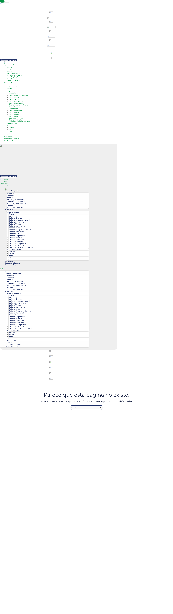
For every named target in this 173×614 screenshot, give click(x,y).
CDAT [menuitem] (8, 133)
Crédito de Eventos (16, 245)
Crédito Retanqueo (16, 228)
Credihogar (13, 216)
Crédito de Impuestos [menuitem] (16, 118)
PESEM (10, 205)
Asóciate (10, 196)
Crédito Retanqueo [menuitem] (16, 103)
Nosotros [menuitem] (9, 67)
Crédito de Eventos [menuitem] (15, 120)
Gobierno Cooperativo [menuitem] (14, 75)
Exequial (12, 251)
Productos (9, 209)
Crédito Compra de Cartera (20, 230)
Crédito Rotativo (15, 238)
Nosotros (10, 194)
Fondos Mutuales (14, 249)
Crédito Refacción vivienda (19, 220)
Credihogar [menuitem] (13, 92)
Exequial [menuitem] (12, 127)
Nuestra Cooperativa (12, 191)
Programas (11, 259)
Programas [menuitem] (10, 135)
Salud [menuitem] (11, 129)
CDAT (9, 257)
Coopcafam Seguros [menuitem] (11, 139)
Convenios (9, 261)
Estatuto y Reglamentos (16, 203)
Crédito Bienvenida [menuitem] (15, 107)
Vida (11, 255)
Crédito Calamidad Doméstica (21, 247)
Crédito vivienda (15, 218)
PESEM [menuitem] (9, 79)
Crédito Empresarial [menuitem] (16, 111)
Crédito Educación (16, 240)
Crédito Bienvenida (17, 232)
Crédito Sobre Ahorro (17, 222)
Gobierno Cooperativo (16, 202)
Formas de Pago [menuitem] (10, 140)
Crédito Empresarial (17, 236)
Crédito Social (14, 234)
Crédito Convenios (16, 242)
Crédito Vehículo (15, 224)
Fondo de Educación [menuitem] (13, 81)
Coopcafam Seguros (12, 263)
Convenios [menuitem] (8, 137)
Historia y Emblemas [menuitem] (13, 73)
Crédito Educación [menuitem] (15, 114)
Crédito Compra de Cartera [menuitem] (18, 105)
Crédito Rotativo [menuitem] (14, 112)
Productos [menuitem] (8, 83)
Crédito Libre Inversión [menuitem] (17, 101)
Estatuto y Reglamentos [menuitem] (15, 77)
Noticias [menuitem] (9, 71)
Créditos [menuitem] (9, 89)
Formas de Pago (11, 265)
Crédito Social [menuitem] (13, 109)
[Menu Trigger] (2, 1)
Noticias (10, 198)
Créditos (10, 214)
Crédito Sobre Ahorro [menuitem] (16, 97)
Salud (11, 253)
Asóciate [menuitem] (9, 69)
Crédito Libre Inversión (18, 226)
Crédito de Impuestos (17, 244)
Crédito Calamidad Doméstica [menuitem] (19, 122)
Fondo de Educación (15, 207)
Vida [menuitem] (10, 131)
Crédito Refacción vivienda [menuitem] (18, 95)
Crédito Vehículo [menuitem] (15, 99)
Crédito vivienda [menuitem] (14, 94)
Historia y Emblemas (15, 200)
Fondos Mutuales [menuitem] (12, 124)
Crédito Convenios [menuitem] (15, 116)
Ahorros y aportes (14, 212)
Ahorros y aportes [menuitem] (12, 86)
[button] (44, 269)
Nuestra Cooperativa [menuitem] (11, 65)
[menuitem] (5, 62)
